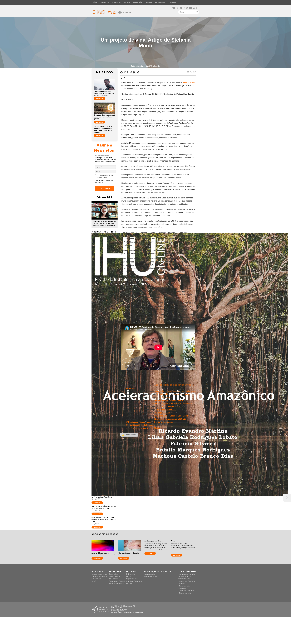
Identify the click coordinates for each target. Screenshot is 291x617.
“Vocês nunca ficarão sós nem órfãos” (167, 400)
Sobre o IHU (104, 2)
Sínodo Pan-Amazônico (186, 590)
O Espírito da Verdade (166, 410)
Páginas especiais (132, 579)
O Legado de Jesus (165, 397)
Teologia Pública (114, 576)
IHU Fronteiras (113, 579)
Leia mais (97, 503)
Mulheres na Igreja (184, 593)
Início (95, 2)
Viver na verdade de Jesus (168, 406)
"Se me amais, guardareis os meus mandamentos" (172, 403)
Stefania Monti (188, 82)
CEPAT (94, 581)
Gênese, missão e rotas (99, 574)
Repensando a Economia (117, 581)
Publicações (137, 2)
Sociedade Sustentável (116, 583)
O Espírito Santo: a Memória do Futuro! (171, 416)
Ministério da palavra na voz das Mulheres (144, 428)
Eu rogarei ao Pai (162, 413)
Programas (116, 2)
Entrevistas (130, 576)
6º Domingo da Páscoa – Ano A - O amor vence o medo (149, 422)
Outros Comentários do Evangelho (140, 425)
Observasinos (113, 574)
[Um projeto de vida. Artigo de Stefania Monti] (138, 72)
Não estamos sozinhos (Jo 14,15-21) (170, 419)
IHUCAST (129, 583)
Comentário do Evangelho (186, 574)
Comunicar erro (129, 435)
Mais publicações (149, 574)
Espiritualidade (160, 2)
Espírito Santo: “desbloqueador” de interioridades (175, 391)
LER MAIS (99, 98)
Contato (173, 2)
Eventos (149, 2)
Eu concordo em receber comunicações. (105, 176)
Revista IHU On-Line (150, 576)
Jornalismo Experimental (134, 581)
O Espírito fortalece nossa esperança (173, 394)
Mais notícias (130, 574)
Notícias (127, 2)
